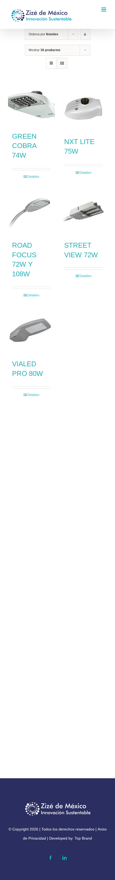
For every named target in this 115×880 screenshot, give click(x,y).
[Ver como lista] (62, 63)
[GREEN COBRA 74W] (31, 105)
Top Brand (83, 838)
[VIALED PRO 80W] (31, 330)
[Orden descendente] (85, 34)
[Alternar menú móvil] (104, 9)
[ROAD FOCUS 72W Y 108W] (31, 211)
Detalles (33, 177)
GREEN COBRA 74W (24, 146)
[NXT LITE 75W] (83, 108)
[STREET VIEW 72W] (83, 211)
